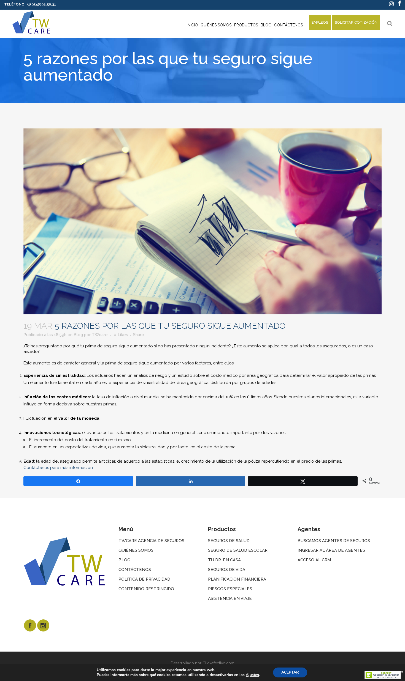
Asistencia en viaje (230, 598)
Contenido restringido (146, 588)
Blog (78, 334)
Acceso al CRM (314, 560)
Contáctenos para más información (58, 467)
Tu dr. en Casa (224, 560)
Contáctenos (134, 569)
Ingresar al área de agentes (331, 550)
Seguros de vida (226, 569)
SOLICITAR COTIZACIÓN (356, 22)
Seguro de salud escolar (238, 550)
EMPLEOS (320, 22)
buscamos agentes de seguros (334, 540)
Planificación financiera (237, 579)
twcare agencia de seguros (151, 540)
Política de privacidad (144, 579)
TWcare (100, 334)
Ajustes (252, 674)
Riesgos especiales (230, 588)
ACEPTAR (290, 672)
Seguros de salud (229, 540)
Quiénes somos (135, 550)
